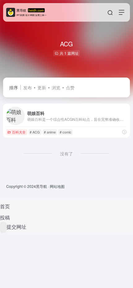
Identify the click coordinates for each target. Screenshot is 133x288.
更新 (41, 87)
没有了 (66, 153)
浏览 (56, 87)
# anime (50, 131)
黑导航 (41, 186)
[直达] (124, 131)
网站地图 (57, 186)
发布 (27, 87)
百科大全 (19, 131)
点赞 (70, 87)
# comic (65, 131)
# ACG (35, 131)
